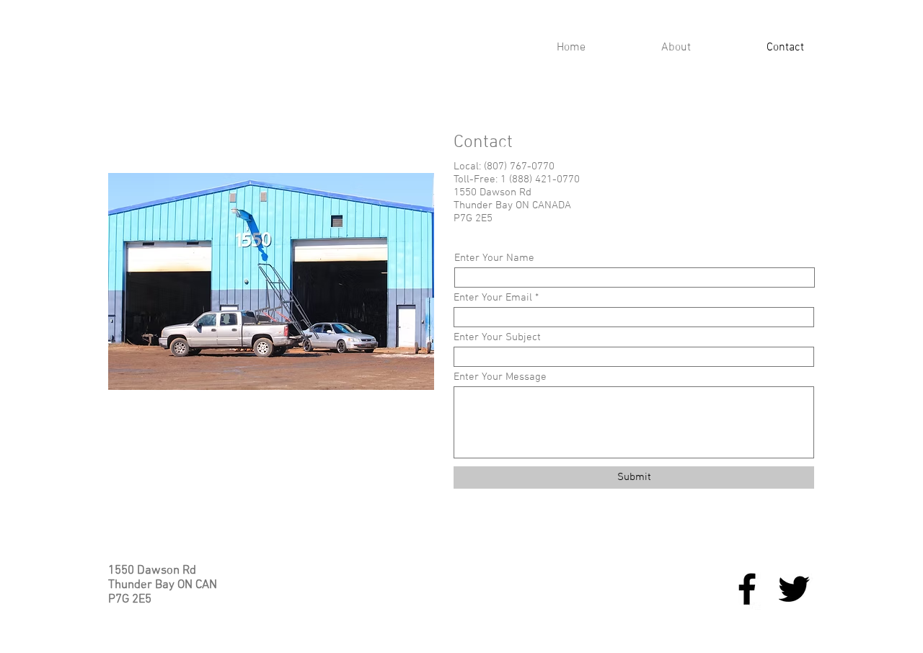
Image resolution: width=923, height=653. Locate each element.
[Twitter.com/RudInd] (794, 589)
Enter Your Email (493, 298)
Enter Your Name (494, 258)
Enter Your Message (500, 377)
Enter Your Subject (497, 337)
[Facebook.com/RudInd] (747, 589)
